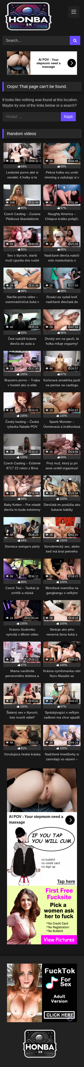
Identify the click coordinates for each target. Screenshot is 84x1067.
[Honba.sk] (34, 17)
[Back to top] (69, 1053)
